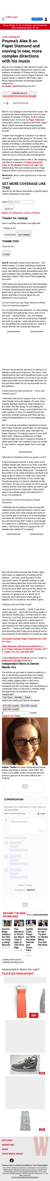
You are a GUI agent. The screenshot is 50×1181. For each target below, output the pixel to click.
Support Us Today (11, 716)
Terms (27, 213)
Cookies (16, 1165)
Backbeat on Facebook (19, 658)
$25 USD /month (29, 706)
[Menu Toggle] (3, 19)
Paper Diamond (36, 120)
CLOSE (6, 254)
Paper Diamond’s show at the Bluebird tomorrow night (22, 163)
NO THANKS (24, 235)
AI (31, 1165)
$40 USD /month (11, 709)
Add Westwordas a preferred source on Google (19, 94)
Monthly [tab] (18, 697)
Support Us (37, 19)
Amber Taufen (12, 86)
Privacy (36, 213)
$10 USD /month (11, 706)
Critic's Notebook (11, 37)
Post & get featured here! (17, 973)
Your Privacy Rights (40, 1165)
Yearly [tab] (27, 697)
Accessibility (25, 1165)
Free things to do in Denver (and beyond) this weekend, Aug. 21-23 (25, 26)
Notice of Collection (12, 213)
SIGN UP (9, 209)
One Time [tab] (7, 697)
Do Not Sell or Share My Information (25, 1177)
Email (5, 202)
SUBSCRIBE (10, 235)
